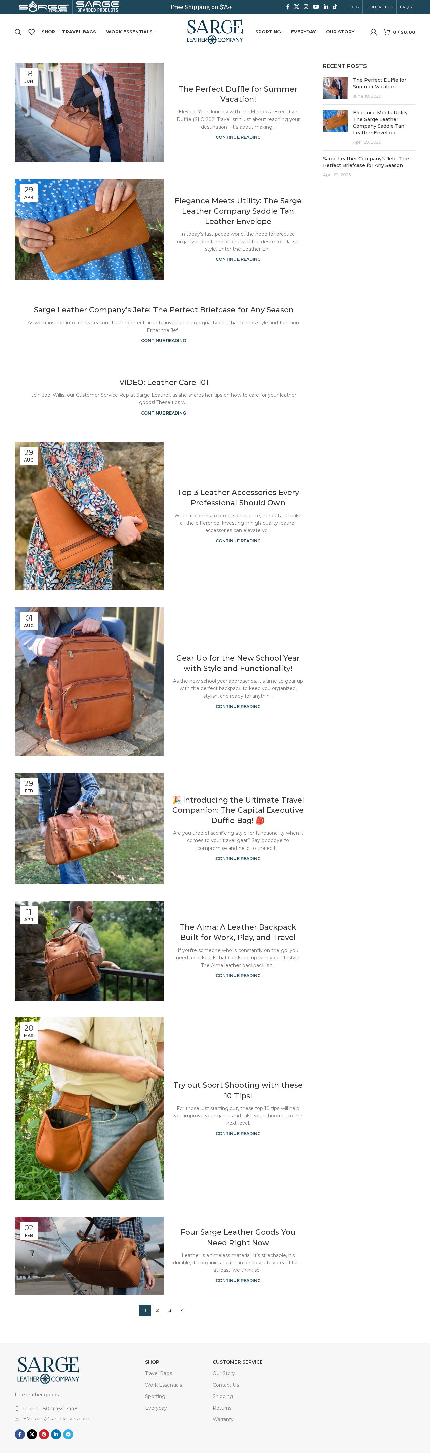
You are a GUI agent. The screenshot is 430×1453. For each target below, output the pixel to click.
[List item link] (67, 1408)
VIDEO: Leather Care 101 (163, 382)
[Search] (18, 32)
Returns (222, 1408)
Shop (152, 1362)
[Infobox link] (43, 7)
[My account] (373, 32)
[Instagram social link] (306, 7)
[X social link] (296, 7)
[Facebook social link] (288, 7)
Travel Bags (158, 1373)
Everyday (156, 1408)
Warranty (223, 1419)
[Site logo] (215, 31)
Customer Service (238, 1362)
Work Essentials (163, 1385)
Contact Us (226, 1385)
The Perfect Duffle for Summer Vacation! (379, 83)
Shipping (223, 1396)
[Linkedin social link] (325, 7)
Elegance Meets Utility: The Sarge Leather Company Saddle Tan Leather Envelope (238, 211)
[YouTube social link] (316, 7)
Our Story (224, 1373)
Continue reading (238, 137)
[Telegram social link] (68, 1434)
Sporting (155, 1396)
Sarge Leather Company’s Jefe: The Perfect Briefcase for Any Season (164, 309)
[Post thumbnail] (335, 88)
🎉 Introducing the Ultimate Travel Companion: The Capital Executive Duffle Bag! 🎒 (238, 810)
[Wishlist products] (31, 32)
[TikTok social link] (335, 7)
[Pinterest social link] (44, 1434)
